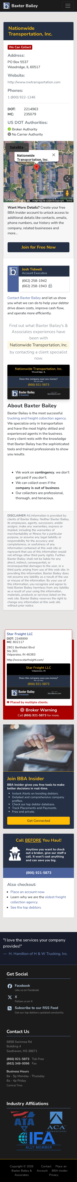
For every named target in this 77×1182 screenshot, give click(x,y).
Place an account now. (27, 892)
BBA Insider (60, 1171)
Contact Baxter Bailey (24, 298)
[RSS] (9, 1010)
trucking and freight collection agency (36, 418)
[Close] (54, 155)
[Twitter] (10, 998)
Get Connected (38, 820)
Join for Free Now (39, 247)
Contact (46, 1166)
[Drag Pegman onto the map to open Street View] (67, 193)
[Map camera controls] (67, 178)
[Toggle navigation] (68, 6)
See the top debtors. (26, 907)
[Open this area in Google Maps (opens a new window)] (11, 199)
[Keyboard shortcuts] (28, 200)
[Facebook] (10, 987)
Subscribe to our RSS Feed (39, 1009)
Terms (69, 201)
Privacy (53, 1175)
